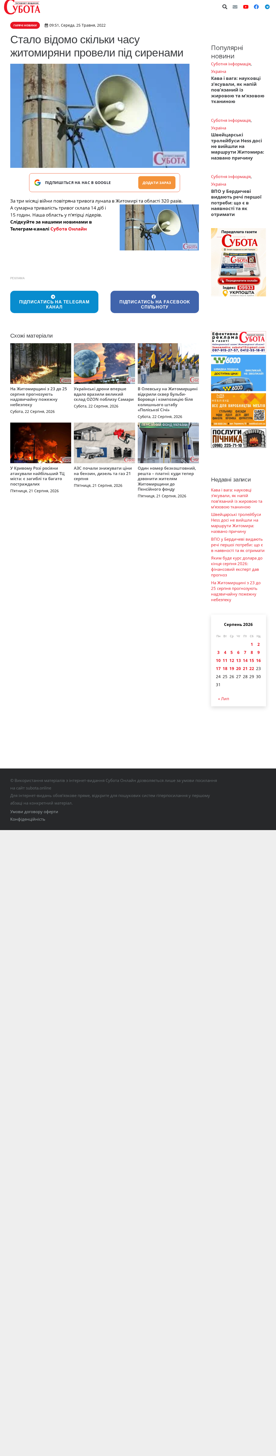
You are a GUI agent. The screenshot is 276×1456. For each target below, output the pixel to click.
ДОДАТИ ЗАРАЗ (157, 182)
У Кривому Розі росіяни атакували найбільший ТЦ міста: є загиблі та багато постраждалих (37, 476)
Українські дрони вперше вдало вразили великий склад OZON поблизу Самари (104, 394)
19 (231, 668)
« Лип (223, 698)
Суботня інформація (231, 63)
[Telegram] (267, 7)
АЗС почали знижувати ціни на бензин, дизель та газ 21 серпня (103, 473)
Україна (218, 71)
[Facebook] (256, 7)
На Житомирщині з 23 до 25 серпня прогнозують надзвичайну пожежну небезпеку (38, 396)
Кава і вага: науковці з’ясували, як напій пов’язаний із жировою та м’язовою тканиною (237, 89)
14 (245, 660)
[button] (225, 6)
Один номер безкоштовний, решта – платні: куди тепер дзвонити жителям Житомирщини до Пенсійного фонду (167, 478)
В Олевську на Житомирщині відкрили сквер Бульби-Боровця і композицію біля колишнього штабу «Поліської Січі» (168, 399)
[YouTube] (246, 7)
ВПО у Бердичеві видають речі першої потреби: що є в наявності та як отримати (236, 202)
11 (225, 660)
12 (231, 660)
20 (238, 668)
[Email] (235, 7)
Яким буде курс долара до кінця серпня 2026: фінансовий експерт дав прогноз (237, 566)
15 (251, 660)
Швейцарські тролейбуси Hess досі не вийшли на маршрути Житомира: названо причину (237, 146)
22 (251, 668)
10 (218, 660)
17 (218, 668)
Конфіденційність (27, 819)
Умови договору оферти (34, 811)
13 (238, 660)
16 (258, 660)
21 (245, 668)
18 (225, 668)
